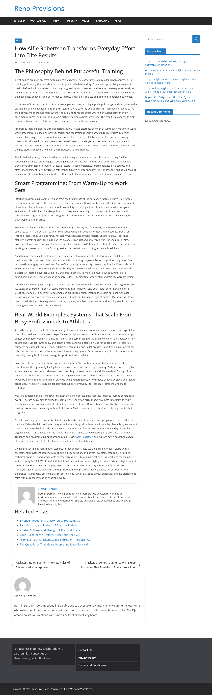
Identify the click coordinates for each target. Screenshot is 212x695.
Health (56, 21)
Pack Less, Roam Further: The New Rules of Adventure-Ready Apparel (43, 565)
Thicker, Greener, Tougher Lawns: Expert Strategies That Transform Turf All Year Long (108, 565)
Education (102, 21)
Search (196, 39)
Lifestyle (71, 21)
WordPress (86, 689)
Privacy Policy (87, 657)
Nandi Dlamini (44, 62)
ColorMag (69, 689)
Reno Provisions (39, 8)
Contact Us (85, 650)
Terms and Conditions (92, 665)
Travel (86, 21)
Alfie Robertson (84, 436)
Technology (38, 21)
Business (19, 21)
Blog (118, 21)
